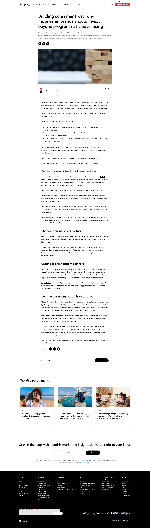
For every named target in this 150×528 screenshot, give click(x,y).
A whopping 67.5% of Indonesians (64, 182)
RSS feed (107, 513)
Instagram (88, 513)
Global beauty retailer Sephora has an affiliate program (61, 316)
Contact (120, 1)
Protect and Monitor (23, 493)
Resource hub (83, 481)
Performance (22, 479)
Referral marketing (42, 487)
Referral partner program (107, 487)
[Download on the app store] (114, 513)
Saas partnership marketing (44, 495)
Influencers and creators (62, 483)
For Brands (41, 477)
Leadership (124, 487)
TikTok (102, 513)
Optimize (21, 495)
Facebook (93, 513)
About (124, 477)
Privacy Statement (84, 462)
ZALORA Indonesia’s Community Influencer (64, 250)
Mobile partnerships (42, 493)
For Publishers (61, 477)
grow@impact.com (47, 343)
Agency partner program (107, 479)
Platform (21, 477)
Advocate (21, 483)
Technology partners (106, 483)
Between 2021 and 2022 (55, 150)
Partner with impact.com (109, 477)
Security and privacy (126, 495)
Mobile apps (59, 485)
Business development (42, 491)
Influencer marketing (42, 481)
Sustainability (125, 491)
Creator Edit (40, 483)
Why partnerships (126, 481)
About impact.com (126, 479)
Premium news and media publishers (65, 489)
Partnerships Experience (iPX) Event (87, 489)
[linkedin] (39, 43)
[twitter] (43, 43)
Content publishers (61, 487)
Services (39, 499)
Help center (125, 493)
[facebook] (47, 43)
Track (20, 489)
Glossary (81, 493)
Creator (20, 481)
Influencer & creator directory (86, 491)
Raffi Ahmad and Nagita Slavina (97, 236)
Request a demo (122, 4)
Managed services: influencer (44, 485)
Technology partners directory (108, 485)
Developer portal (105, 489)
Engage (20, 491)
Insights (82, 477)
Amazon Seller (41, 489)
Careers (124, 485)
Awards (124, 489)
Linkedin (84, 513)
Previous (48, 360)
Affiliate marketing (42, 479)
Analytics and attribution (43, 497)
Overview (59, 479)
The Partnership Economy (85, 485)
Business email (24, 513)
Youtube (98, 513)
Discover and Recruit (23, 485)
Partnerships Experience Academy (87, 483)
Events (81, 487)
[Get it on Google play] (125, 513)
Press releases (83, 479)
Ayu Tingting (69, 236)
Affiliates (59, 481)
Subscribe (93, 453)
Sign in (111, 4)
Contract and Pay (23, 487)
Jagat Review (46, 283)
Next (101, 360)
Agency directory (106, 481)
